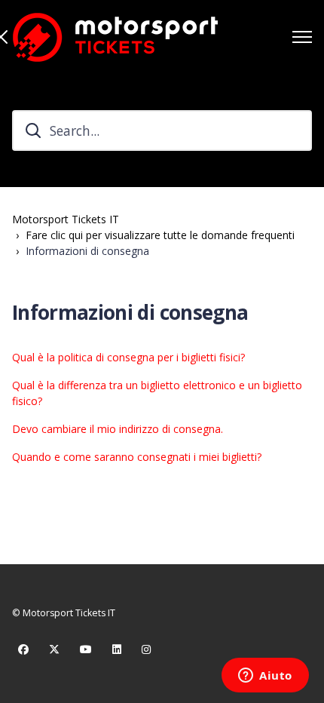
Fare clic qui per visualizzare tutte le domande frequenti (160, 235)
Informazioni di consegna (87, 251)
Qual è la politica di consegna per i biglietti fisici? (128, 357)
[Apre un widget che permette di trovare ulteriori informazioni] (265, 676)
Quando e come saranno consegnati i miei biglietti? (136, 457)
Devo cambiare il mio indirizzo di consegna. (117, 429)
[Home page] (115, 37)
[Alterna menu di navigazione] (302, 37)
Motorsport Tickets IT (65, 219)
